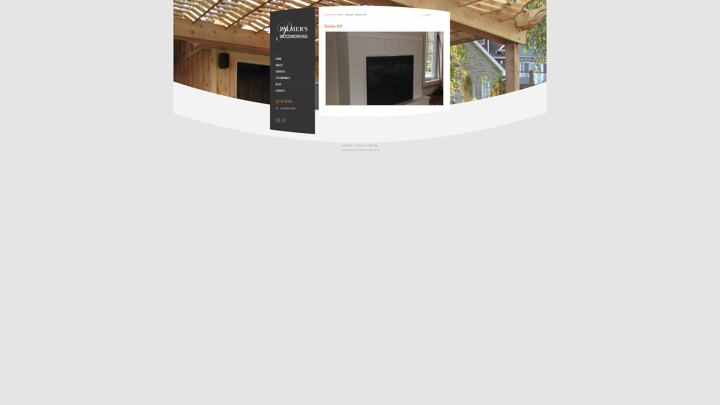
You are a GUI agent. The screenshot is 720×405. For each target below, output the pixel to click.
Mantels (349, 15)
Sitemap (373, 145)
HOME (278, 58)
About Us (347, 145)
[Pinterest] (283, 120)
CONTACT (280, 90)
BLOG (278, 84)
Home (340, 15)
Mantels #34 (360, 15)
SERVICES (280, 71)
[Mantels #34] (384, 68)
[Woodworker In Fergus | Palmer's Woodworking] (292, 46)
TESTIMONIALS (283, 77)
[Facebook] (278, 120)
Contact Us (360, 145)
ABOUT (279, 65)
